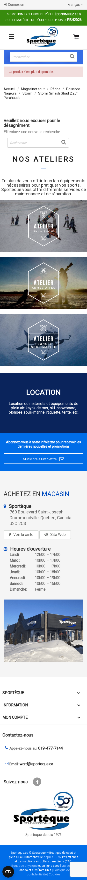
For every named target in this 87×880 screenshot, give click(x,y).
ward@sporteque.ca (36, 764)
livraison (66, 865)
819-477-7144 (50, 748)
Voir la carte (23, 534)
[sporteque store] (43, 631)
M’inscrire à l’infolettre (43, 459)
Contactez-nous (18, 734)
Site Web (58, 534)
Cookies (54, 874)
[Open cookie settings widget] (8, 872)
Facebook (37, 782)
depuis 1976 (52, 857)
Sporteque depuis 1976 (43, 835)
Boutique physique (24, 865)
